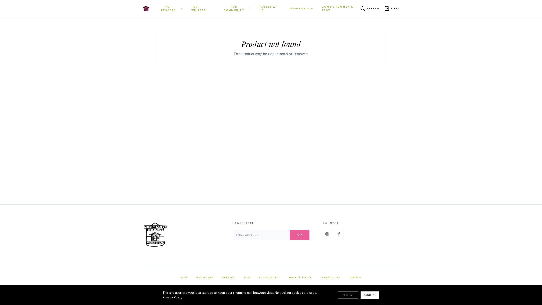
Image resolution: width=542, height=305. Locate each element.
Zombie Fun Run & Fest (337, 8)
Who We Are (205, 277)
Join (299, 234)
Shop (184, 277)
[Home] (146, 8)
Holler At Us (269, 8)
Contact (355, 277)
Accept (370, 295)
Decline (348, 295)
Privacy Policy (300, 277)
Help (246, 277)
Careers (228, 277)
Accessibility (269, 277)
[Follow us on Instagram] (327, 234)
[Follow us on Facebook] (339, 234)
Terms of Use (330, 277)
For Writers (198, 8)
